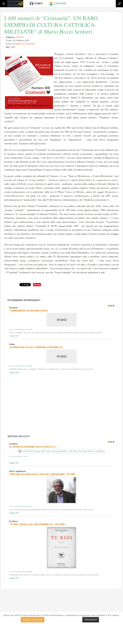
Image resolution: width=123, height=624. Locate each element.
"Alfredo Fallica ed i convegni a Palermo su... (36, 347)
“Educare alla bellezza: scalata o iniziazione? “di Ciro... (43, 474)
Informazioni (90, 619)
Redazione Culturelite (25, 44)
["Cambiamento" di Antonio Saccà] (61, 326)
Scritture (20, 37)
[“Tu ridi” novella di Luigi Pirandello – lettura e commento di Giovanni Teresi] (61, 568)
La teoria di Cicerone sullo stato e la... (33, 447)
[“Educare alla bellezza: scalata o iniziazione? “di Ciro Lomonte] (61, 503)
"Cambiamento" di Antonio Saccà (28, 311)
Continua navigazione (32, 619)
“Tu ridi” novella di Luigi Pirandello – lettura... (37, 524)
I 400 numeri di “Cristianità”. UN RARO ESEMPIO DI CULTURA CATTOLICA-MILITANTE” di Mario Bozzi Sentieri (51, 24)
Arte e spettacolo (17, 471)
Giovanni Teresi (22, 456)
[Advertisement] (27, 405)
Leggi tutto (14, 336)
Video (12, 344)
